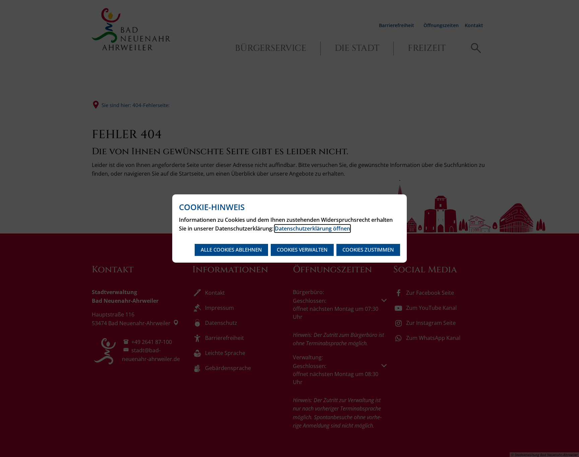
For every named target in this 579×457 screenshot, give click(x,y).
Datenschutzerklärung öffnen (312, 228)
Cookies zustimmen (368, 249)
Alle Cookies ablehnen (231, 249)
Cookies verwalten (302, 249)
